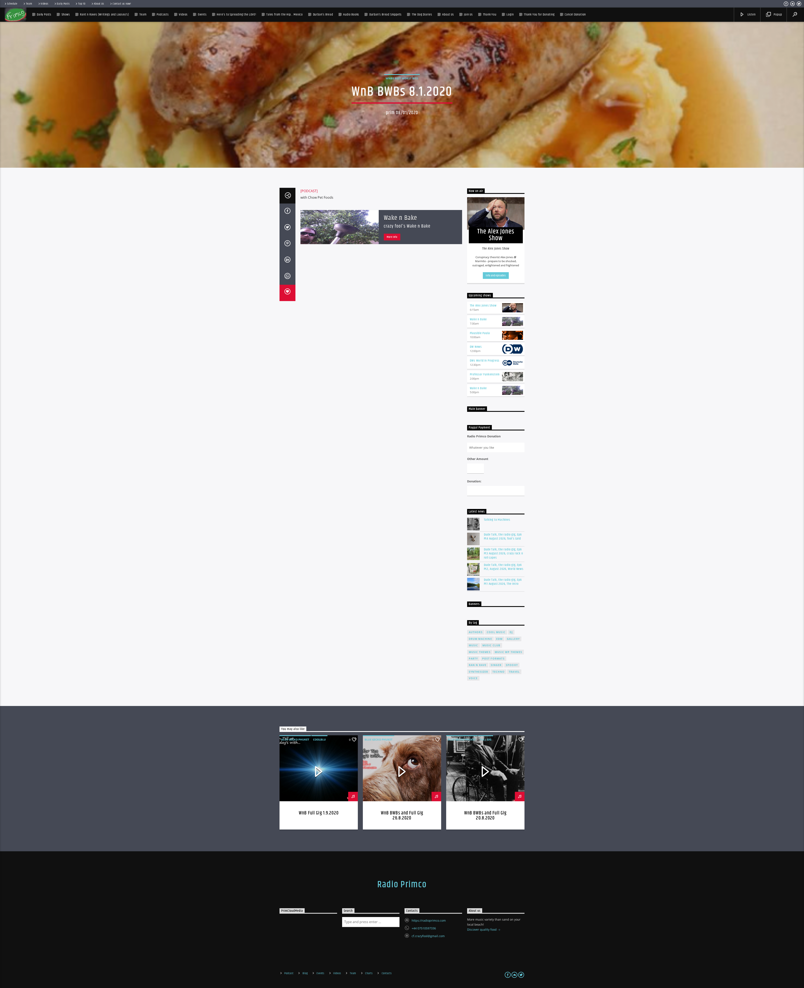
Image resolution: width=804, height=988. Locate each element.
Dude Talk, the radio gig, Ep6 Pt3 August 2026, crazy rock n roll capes (503, 553)
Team (29, 3)
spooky (512, 665)
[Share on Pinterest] (287, 244)
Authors (476, 632)
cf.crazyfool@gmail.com (428, 936)
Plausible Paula (480, 333)
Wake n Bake (400, 218)
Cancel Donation (575, 14)
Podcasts (163, 14)
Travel (514, 672)
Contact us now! (122, 3)
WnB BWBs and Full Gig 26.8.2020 (402, 815)
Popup (777, 14)
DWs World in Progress (485, 360)
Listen (751, 14)
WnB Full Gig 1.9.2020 (319, 813)
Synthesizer (478, 672)
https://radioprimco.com (429, 920)
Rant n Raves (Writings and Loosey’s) (104, 14)
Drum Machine (480, 639)
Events (320, 973)
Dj (511, 632)
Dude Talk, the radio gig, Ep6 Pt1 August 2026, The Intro (503, 582)
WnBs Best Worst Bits (402, 78)
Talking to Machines (497, 520)
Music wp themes (508, 652)
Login (510, 14)
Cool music (496, 632)
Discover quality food (482, 929)
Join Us (468, 14)
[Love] (287, 293)
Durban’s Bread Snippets (385, 14)
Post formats (493, 658)
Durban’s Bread (323, 14)
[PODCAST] (309, 191)
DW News (476, 346)
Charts (368, 973)
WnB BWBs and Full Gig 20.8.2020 (485, 815)
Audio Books (351, 14)
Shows (66, 14)
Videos (44, 3)
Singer (496, 665)
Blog (305, 973)
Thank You (489, 14)
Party (473, 658)
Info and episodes (496, 275)
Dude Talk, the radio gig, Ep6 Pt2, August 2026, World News (503, 567)
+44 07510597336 (424, 928)
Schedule (12, 3)
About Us (99, 3)
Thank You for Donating (539, 14)
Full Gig (485, 739)
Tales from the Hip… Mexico (284, 14)
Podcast (288, 973)
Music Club (491, 645)
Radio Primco (402, 884)
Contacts (387, 973)
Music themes (480, 652)
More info (392, 237)
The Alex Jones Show (483, 305)
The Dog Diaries (422, 14)
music (473, 645)
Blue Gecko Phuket (295, 739)
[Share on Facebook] (287, 212)
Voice (473, 678)
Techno (498, 672)
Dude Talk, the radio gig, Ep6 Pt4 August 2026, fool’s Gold (503, 537)
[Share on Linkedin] (287, 260)
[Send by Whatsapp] (287, 277)
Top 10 (81, 3)
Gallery (513, 639)
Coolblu (319, 739)
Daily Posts (63, 3)
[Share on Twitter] (287, 228)
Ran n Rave (478, 665)
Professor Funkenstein (485, 374)
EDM (499, 639)
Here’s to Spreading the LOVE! (236, 14)
